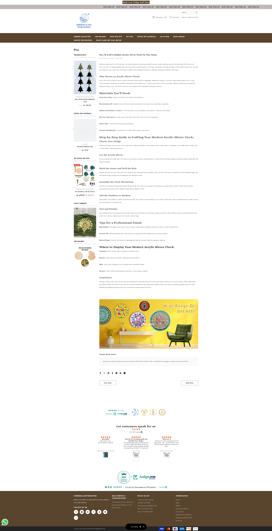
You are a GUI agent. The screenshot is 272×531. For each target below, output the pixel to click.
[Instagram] (82, 512)
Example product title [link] (85, 135)
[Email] (120, 373)
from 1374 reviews (135, 432)
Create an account (193, 17)
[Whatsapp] (124, 373)
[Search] (189, 12)
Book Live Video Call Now (136, 2)
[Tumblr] (112, 373)
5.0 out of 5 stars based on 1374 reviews (140, 487)
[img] (136, 429)
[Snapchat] (99, 512)
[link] (85, 214)
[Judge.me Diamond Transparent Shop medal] (135, 412)
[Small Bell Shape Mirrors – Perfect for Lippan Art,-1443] (85, 72)
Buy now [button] (148, 324)
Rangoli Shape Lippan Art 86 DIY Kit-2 (85, 182)
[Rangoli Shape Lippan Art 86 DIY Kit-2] (85, 164)
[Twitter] (104, 373)
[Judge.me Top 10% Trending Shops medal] (162, 412)
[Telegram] (116, 373)
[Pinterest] (108, 373)
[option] (85, 79)
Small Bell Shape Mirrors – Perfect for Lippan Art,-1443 (85, 89)
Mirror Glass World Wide (85, 86)
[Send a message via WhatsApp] (5, 522)
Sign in (184, 17)
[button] (74, 71)
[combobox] (188, 12)
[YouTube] (105, 512)
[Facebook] (100, 373)
